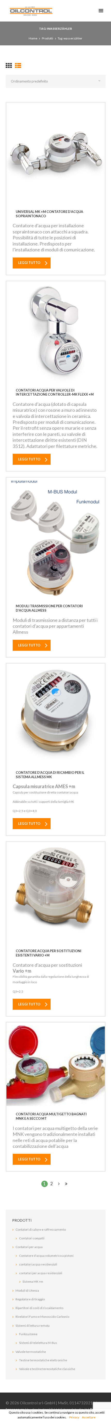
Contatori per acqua (29, 1247)
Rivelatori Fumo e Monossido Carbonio (42, 1317)
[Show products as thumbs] (9, 65)
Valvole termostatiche (30, 1352)
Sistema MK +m (32, 1281)
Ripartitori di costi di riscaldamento (39, 1308)
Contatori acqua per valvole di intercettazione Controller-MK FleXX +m (55, 392)
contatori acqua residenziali (38, 1264)
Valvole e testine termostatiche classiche (47, 1369)
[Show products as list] (18, 65)
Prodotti (47, 38)
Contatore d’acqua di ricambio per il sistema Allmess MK (50, 774)
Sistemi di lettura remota (32, 1325)
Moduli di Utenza (27, 1290)
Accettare (89, 1417)
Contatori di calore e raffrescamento (40, 1229)
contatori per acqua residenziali (40, 1273)
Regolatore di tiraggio (30, 1299)
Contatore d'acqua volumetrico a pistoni (46, 1256)
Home (33, 38)
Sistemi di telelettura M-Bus (38, 1343)
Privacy (74, 1417)
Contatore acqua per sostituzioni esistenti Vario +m (48, 953)
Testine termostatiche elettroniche (43, 1360)
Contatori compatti (31, 1238)
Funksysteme (28, 1334)
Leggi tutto (29, 263)
